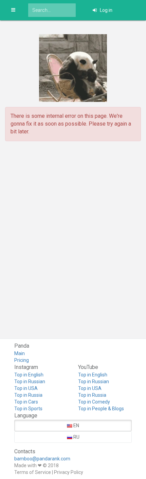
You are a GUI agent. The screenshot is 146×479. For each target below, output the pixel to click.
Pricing (21, 360)
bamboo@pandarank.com (42, 458)
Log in (105, 10)
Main (19, 353)
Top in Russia (28, 395)
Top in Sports (28, 408)
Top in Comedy (94, 402)
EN (75, 425)
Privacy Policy (68, 472)
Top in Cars (26, 402)
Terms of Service (32, 472)
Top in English (28, 374)
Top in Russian (29, 381)
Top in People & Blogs (101, 408)
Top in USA (26, 388)
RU (75, 437)
